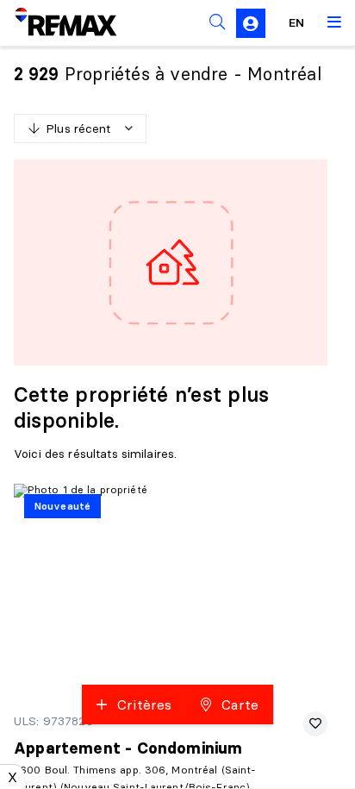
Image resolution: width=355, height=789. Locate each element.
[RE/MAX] (55, 22)
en (296, 22)
